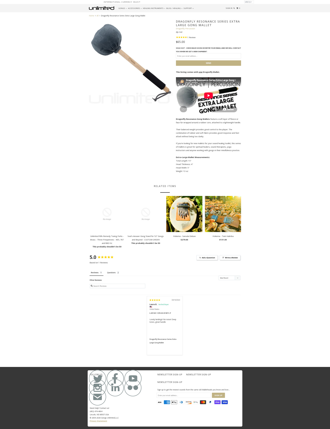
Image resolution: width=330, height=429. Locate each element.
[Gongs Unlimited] (102, 8)
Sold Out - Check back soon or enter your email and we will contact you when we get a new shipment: (208, 50)
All (97, 15)
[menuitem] (122, 8)
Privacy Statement (98, 421)
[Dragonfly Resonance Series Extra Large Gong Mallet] (131, 61)
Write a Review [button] (231, 257)
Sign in (229, 8)
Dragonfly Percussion (185, 28)
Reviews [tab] (94, 272)
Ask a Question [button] (208, 257)
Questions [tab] (111, 272)
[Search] (234, 8)
